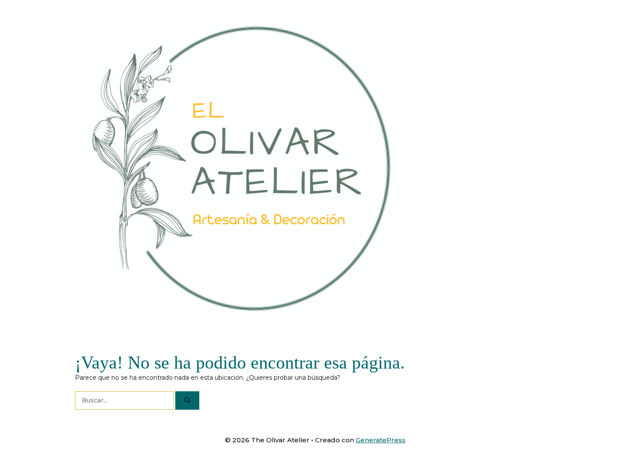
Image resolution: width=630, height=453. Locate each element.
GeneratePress (380, 440)
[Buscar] (187, 400)
